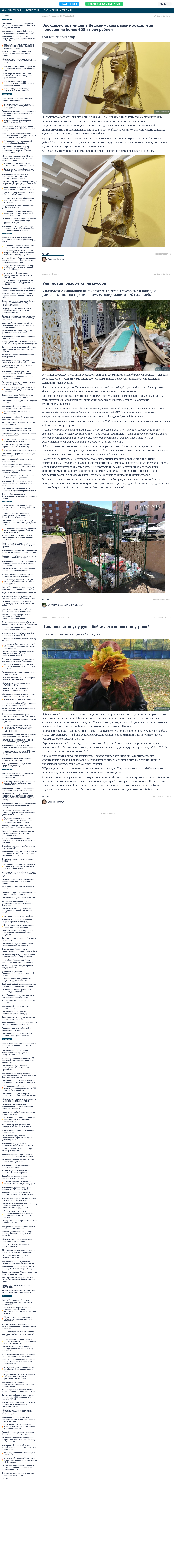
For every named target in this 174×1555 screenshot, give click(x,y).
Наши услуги (69, 4)
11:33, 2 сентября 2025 (161, 274)
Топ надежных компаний (58, 10)
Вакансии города (11, 10)
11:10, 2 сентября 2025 (161, 617)
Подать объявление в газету (104, 4)
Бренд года (32, 10)
